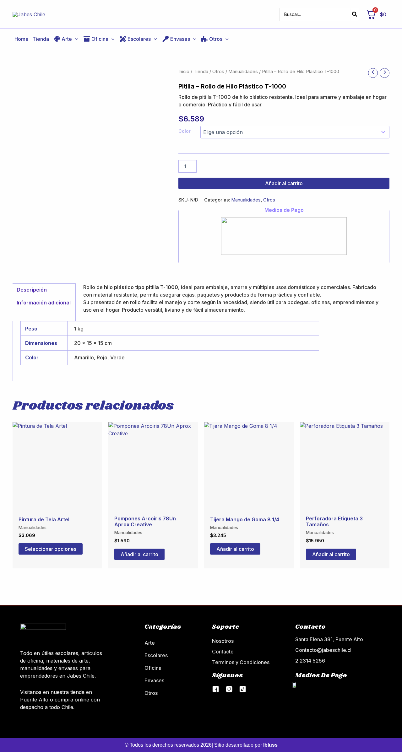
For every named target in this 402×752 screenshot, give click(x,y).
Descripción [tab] (32, 290)
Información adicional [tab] (44, 302)
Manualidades (243, 71)
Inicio (183, 71)
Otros (218, 71)
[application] (75, 39)
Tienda (200, 71)
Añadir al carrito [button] (139, 554)
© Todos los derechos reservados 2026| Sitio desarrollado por (201, 745)
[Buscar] (355, 14)
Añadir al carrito (284, 183)
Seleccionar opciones (50, 549)
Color (184, 131)
